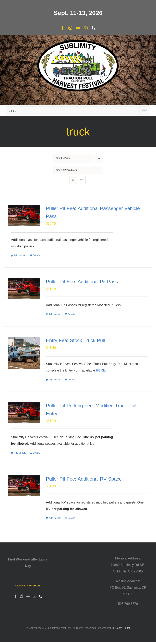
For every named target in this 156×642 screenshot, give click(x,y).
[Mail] (34, 596)
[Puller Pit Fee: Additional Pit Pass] (24, 288)
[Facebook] (15, 596)
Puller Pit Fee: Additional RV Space (84, 479)
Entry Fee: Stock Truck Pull (75, 340)
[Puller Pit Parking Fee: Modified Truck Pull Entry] (24, 412)
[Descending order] (99, 158)
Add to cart (20, 255)
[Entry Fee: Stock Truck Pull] (24, 353)
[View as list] (81, 180)
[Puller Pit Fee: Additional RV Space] (24, 486)
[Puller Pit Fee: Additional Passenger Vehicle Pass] (24, 215)
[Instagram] (21, 596)
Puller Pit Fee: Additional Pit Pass (82, 281)
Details (36, 255)
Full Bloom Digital (120, 628)
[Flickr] (28, 596)
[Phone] (40, 596)
